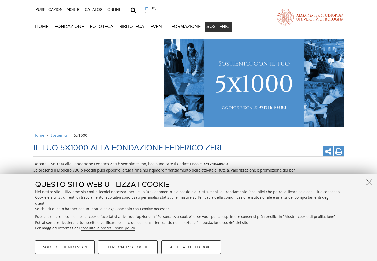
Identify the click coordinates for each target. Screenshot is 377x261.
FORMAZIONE (186, 26)
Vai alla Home (86, 83)
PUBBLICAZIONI (50, 10)
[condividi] (328, 151)
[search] (133, 10)
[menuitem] (49, 10)
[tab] (146, 9)
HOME (41, 26)
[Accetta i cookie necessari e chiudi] (369, 182)
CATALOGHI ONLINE (103, 10)
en (154, 8)
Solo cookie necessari (65, 247)
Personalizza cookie (128, 247)
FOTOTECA (101, 26)
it (146, 8)
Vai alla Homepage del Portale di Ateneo (310, 17)
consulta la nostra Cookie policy (108, 228)
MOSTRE (74, 10)
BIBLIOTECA (131, 26)
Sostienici (59, 135)
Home (38, 135)
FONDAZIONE (69, 26)
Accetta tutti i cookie (191, 247)
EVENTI (157, 26)
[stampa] (338, 151)
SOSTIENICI (218, 26)
